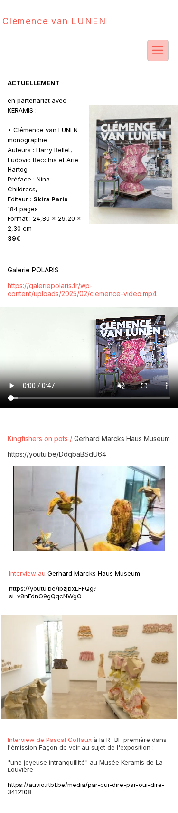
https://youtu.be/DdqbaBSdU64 (57, 454)
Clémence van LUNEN (54, 21)
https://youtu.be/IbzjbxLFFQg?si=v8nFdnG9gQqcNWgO (53, 592)
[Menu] (158, 50)
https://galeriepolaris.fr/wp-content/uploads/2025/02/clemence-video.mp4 (82, 289)
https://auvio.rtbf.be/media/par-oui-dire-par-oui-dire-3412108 (86, 788)
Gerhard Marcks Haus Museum (122, 438)
